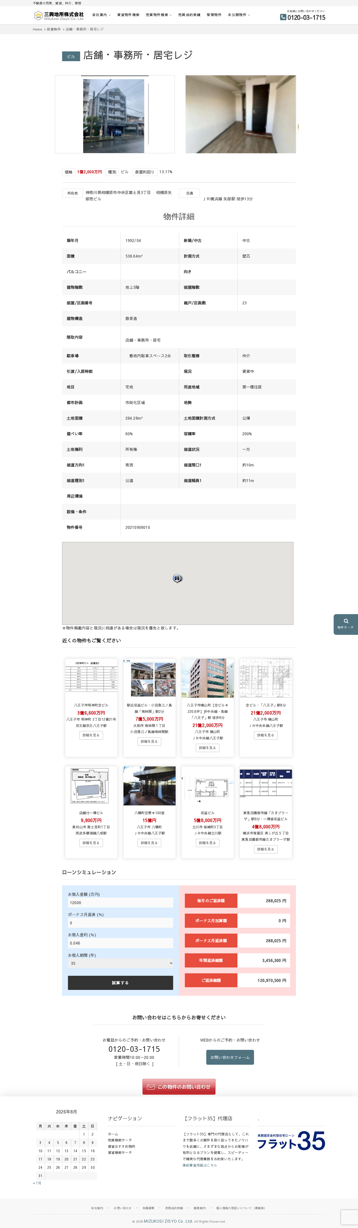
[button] (177, 578)
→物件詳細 (91, 735)
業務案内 (200, 1208)
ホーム (113, 1133)
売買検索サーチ (120, 1140)
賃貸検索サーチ (120, 1152)
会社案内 (99, 14)
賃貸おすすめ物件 (122, 1146)
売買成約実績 (189, 14)
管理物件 (214, 14)
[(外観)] (116, 151)
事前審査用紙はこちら (200, 1165)
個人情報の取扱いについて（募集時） (241, 1208)
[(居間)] (240, 151)
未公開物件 (237, 14)
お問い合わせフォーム (230, 1057)
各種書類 (148, 1208)
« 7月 (37, 1182)
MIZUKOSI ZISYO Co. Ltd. (168, 1221)
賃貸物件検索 (128, 14)
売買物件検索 (157, 14)
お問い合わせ (123, 1208)
